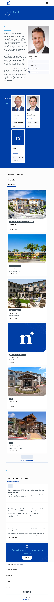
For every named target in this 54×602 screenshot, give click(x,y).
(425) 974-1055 (33, 65)
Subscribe (26, 557)
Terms (29, 599)
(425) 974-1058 (17, 160)
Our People (12, 564)
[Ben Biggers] (33, 111)
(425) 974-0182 (17, 126)
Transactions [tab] (11, 184)
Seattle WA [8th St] (34, 62)
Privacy (25, 599)
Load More (27, 457)
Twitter (30, 592)
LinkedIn (28, 592)
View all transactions (25, 460)
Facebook (23, 592)
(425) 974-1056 (32, 126)
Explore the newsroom (11, 481)
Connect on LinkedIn (34, 72)
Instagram (26, 592)
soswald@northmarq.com (35, 68)
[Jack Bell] (18, 146)
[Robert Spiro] (18, 111)
